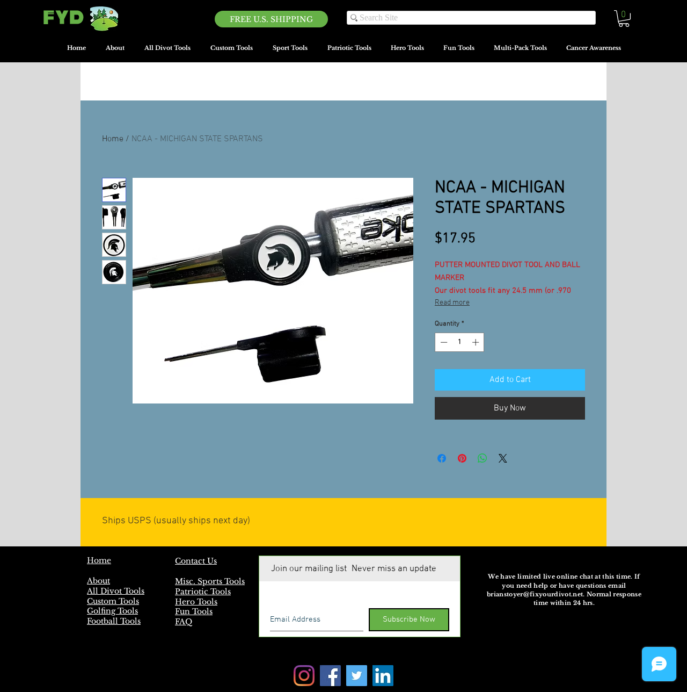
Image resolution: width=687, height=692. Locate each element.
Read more (452, 302)
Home (112, 139)
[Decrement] (442, 342)
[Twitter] (356, 675)
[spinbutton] (459, 342)
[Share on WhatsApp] (482, 458)
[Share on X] (502, 458)
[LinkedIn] (382, 675)
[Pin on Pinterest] (462, 458)
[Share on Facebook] (441, 458)
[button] (624, 18)
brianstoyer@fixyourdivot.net (535, 594)
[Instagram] (304, 675)
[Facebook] (330, 675)
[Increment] (476, 342)
